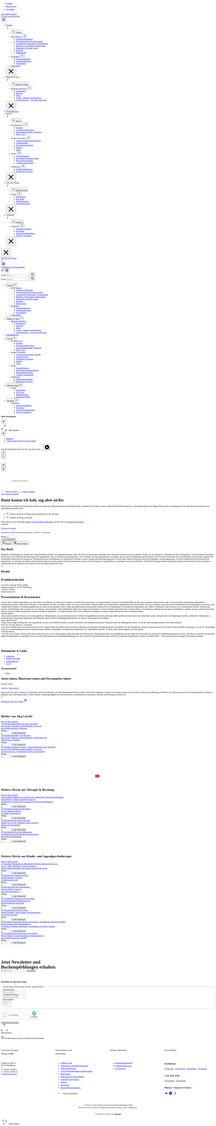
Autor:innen (15, 315)
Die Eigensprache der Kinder (12, 903)
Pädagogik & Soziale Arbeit (27, 299)
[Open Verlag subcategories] (19, 194)
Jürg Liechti (13, 688)
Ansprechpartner (22, 368)
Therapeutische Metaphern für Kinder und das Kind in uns (24, 868)
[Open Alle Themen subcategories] (24, 36)
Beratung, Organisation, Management (31, 297)
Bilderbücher (21, 304)
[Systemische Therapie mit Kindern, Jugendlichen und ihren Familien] (33, 922)
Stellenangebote (22, 395)
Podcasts (19, 326)
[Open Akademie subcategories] (22, 226)
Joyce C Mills (6, 866)
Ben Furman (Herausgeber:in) (27, 834)
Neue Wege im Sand (9, 915)
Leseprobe (10, 656)
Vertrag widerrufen (69, 1093)
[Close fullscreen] (3, 465)
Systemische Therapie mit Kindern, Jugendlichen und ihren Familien (28, 926)
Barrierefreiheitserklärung (70, 1088)
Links (18, 364)
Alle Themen (16, 288)
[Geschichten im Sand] (14, 875)
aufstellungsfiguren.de (123, 1063)
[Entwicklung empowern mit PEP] (19, 933)
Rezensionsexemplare (24, 373)
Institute (19, 361)
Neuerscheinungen (23, 308)
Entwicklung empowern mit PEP (14, 938)
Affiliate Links (66, 1063)
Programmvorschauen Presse (27, 370)
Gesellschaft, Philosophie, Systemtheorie (32, 295)
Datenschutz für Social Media (72, 1077)
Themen (9, 25)
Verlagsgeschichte (23, 397)
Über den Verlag (13, 385)
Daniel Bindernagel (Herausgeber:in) (15, 901)
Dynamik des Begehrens (10, 813)
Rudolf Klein (6, 799)
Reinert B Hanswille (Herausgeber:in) (16, 924)
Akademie (11, 401)
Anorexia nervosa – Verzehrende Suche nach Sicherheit (23, 752)
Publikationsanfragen (24, 379)
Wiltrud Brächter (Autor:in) (11, 878)
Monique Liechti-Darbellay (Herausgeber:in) (29, 738)
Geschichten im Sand (9, 880)
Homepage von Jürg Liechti (12, 701)
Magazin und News (18, 321)
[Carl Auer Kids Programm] (10, 16)
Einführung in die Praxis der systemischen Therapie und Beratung (27, 802)
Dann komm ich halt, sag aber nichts (21, 441)
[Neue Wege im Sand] (14, 910)
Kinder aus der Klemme (10, 825)
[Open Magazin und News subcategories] (29, 88)
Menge (4, 537)
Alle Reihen (21, 390)
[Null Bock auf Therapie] (15, 735)
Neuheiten (15, 306)
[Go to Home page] (9, 258)
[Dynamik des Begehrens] (16, 809)
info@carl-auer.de (10, 1074)
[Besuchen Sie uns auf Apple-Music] (175, 1093)
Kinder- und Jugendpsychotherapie (39, 522)
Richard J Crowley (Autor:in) (24, 866)
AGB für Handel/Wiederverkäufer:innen (76, 1071)
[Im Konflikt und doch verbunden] (19, 724)
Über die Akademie (23, 412)
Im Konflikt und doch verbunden (14, 728)
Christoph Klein (7, 834)
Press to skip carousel (9, 722)
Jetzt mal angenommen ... (11, 891)
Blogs (18, 328)
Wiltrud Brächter (8, 912)
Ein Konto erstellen (17, 267)
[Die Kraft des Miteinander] (16, 832)
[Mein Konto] (3, 264)
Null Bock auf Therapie (10, 740)
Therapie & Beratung (24, 290)
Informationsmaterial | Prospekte (28, 348)
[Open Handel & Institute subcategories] (28, 138)
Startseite (9, 439)
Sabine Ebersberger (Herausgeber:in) (29, 936)
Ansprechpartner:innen (25, 346)
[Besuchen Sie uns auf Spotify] (170, 1093)
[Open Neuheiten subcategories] (22, 56)
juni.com (117, 1114)
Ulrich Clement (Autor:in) (11, 811)
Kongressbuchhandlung (25, 410)
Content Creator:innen (25, 375)
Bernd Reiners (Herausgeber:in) (28, 912)
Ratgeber (19, 301)
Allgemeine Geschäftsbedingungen (74, 1066)
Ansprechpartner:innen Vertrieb (28, 355)
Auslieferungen (22, 357)
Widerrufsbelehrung (68, 1068)
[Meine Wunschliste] (2, 271)
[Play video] (47, 447)
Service (10, 339)
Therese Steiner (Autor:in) (11, 889)
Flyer (8, 673)
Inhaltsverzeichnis (13, 658)
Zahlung (63, 1082)
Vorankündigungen (23, 310)
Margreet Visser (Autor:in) (28, 823)
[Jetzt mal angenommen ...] (16, 887)
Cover (8, 664)
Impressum (64, 1085)
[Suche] (32, 274)
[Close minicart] (3, 422)
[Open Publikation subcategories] (23, 166)
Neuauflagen (21, 313)
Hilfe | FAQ (20, 350)
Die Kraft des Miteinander (11, 837)
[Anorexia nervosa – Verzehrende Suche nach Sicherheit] (28, 747)
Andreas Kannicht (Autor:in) (24, 799)
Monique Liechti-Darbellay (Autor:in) (27, 726)
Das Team (20, 392)
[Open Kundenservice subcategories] (25, 125)
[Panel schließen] (3, 433)
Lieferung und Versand (69, 1079)
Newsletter (10, 9)
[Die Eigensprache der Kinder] (17, 899)
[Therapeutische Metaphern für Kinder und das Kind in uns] (29, 864)
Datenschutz (65, 1074)
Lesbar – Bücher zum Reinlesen (28, 330)
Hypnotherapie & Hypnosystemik (29, 292)
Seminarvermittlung (24, 405)
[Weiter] (3, 457)
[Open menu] (3, 19)
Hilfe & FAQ (11, 6)
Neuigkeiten (21, 323)
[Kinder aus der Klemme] (15, 820)
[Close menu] (11, 71)
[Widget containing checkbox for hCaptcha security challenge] (20, 1015)
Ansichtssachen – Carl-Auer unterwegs (31, 332)
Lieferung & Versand (8, 528)
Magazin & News (13, 319)
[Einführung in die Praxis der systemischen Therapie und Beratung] (32, 797)
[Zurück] (3, 453)
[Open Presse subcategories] (19, 153)
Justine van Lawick (9, 823)
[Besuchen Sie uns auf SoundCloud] (166, 1093)
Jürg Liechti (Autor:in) (10, 494)
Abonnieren (31, 971)
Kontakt (9, 3)
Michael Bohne (7, 936)
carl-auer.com (120, 1068)
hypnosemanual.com (123, 1066)
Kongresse (20, 408)
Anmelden (5, 267)
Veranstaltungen (12, 111)
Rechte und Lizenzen (24, 381)
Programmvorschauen (24, 359)
